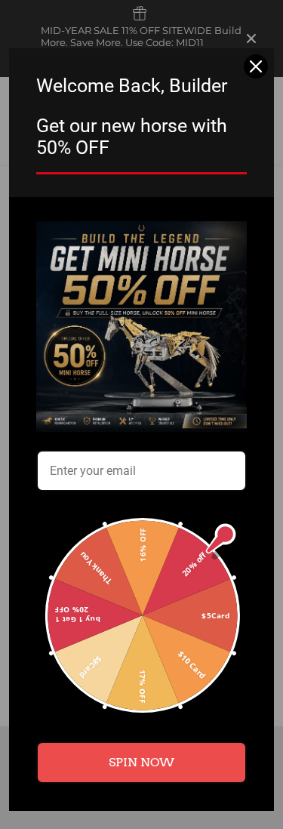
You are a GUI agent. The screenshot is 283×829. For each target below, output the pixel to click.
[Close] (256, 66)
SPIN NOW (141, 762)
